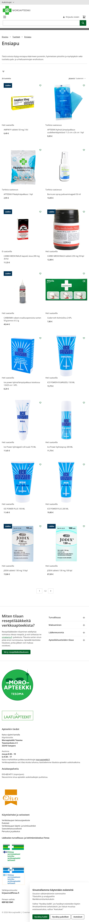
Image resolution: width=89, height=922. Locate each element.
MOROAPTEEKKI (21, 10)
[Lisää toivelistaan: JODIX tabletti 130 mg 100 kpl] (84, 526)
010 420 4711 (7, 774)
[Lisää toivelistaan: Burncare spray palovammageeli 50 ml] (84, 150)
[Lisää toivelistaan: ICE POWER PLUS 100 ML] (40, 464)
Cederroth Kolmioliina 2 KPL (59, 318)
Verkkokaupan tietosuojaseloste (16, 820)
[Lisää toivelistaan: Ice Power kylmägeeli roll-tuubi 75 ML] (40, 402)
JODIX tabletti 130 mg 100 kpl (59, 570)
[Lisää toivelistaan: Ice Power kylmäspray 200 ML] (84, 402)
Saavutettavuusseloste (12, 828)
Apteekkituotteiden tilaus (61, 640)
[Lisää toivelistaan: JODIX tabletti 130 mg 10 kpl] (40, 526)
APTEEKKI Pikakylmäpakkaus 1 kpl (18, 194)
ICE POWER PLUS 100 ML (14, 508)
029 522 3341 (7, 902)
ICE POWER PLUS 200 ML (57, 508)
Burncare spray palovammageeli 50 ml (64, 194)
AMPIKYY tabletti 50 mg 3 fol (16, 129)
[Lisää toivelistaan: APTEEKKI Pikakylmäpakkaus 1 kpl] (40, 150)
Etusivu (5, 37)
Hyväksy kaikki (40, 917)
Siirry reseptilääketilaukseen (16, 652)
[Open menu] (4, 17)
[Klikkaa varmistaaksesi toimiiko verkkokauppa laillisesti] (44, 852)
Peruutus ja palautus (11, 831)
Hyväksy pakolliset (60, 917)
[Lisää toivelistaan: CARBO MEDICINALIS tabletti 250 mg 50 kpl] (84, 211)
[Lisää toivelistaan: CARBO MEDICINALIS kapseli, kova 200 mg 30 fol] (40, 211)
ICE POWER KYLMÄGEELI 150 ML (61, 382)
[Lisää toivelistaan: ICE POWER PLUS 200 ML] (84, 464)
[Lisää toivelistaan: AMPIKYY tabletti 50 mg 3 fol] (40, 85)
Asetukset (77, 917)
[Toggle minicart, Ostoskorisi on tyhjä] (84, 17)
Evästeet (5, 823)
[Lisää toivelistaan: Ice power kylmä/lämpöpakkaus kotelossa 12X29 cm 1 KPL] (40, 338)
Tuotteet (16, 37)
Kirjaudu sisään (72, 17)
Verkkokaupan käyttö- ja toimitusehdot (19, 826)
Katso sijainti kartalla (11, 734)
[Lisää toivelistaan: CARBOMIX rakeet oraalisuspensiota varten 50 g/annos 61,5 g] (40, 273)
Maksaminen (55, 625)
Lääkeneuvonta (56, 632)
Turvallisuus (55, 617)
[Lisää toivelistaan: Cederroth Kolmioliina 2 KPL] (84, 273)
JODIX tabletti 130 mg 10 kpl (16, 570)
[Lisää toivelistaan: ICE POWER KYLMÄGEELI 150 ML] (84, 338)
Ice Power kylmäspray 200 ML (60, 447)
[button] (44, 71)
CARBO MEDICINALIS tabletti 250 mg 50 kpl (65, 256)
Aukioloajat (7, 2)
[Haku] (83, 23)
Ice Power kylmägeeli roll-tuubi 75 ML (20, 447)
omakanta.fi (7, 637)
